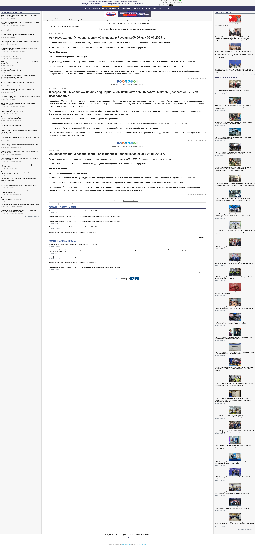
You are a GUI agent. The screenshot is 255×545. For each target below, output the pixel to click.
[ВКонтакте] (120, 81)
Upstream (12, 37)
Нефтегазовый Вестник (130, 84)
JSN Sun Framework (141, 544)
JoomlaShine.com (126, 544)
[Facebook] (118, 81)
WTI (173, 3)
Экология (12, 18)
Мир (11, 92)
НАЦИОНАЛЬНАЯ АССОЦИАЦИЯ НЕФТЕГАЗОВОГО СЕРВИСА (127, 535)
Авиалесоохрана (200, 78)
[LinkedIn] (126, 81)
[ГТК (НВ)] (127, 14)
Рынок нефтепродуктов (16, 127)
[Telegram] (131, 81)
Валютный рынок (14, 79)
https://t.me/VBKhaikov (141, 23)
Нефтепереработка (15, 72)
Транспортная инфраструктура (18, 85)
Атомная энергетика (15, 58)
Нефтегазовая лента (63, 26)
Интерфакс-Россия (200, 140)
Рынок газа (13, 30)
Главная (52, 26)
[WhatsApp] (134, 81)
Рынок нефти (13, 44)
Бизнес (12, 65)
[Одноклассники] (123, 81)
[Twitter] (129, 81)
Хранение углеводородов (16, 206)
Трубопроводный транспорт (17, 25)
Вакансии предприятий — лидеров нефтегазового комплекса (133, 29)
